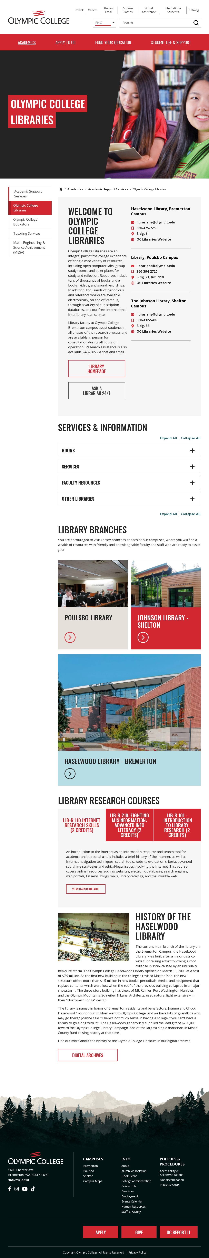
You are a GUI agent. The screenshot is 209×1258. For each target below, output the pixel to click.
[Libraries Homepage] (129, 773)
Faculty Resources (81, 482)
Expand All (168, 438)
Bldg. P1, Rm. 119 (150, 277)
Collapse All (191, 438)
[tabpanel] (129, 874)
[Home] (38, 17)
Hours (68, 450)
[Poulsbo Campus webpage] (92, 637)
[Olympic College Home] (36, 1158)
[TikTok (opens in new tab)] (33, 1189)
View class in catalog (85, 889)
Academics (75, 189)
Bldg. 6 (142, 233)
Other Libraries (78, 498)
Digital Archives (87, 1055)
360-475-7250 (147, 228)
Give (139, 1232)
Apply (101, 1232)
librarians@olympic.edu (156, 222)
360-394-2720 (147, 271)
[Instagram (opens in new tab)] (16, 1189)
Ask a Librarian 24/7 (96, 390)
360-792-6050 (18, 1180)
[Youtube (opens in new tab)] (25, 1189)
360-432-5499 (147, 320)
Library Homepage (97, 368)
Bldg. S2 (143, 325)
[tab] (82, 825)
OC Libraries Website (154, 239)
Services (70, 466)
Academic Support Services (108, 189)
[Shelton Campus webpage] (166, 637)
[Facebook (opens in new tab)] (9, 1189)
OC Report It (179, 1232)
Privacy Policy (137, 1252)
